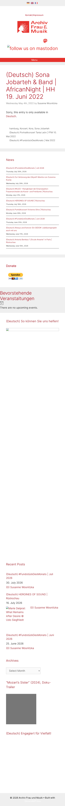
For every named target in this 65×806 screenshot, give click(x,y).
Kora (31, 128)
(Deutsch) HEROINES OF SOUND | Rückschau (25, 200)
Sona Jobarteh (41, 128)
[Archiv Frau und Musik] (32, 31)
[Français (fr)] (36, 3)
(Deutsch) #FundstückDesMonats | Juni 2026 (25, 219)
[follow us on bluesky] (32, 48)
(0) (8, 587)
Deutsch (11, 116)
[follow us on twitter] (19, 40)
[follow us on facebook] (24, 40)
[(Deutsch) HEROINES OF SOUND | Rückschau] (17, 618)
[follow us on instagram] (29, 40)
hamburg (14, 128)
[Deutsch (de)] (28, 3)
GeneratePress (32, 801)
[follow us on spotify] (40, 40)
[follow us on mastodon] (45, 40)
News (10, 160)
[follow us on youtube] (35, 40)
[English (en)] (32, 3)
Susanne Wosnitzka (22, 587)
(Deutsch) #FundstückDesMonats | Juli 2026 (25, 168)
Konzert (24, 128)
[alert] (32, 305)
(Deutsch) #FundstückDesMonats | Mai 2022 (32, 140)
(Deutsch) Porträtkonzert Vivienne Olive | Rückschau (28, 209)
